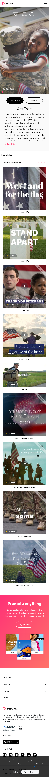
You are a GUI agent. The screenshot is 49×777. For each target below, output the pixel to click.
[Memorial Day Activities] (24, 561)
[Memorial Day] (24, 188)
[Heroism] (24, 375)
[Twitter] (23, 755)
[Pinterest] (35, 755)
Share (34, 100)
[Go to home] (9, 3)
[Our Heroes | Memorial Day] (24, 463)
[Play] (24, 51)
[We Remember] (24, 512)
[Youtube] (17, 755)
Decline (15, 772)
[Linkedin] (29, 755)
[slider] (2, 92)
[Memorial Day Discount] (24, 414)
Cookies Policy (30, 766)
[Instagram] (20, 728)
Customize (15, 100)
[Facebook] (9, 728)
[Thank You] (24, 286)
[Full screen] (45, 88)
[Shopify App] (24, 742)
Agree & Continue (30, 772)
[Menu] (45, 3)
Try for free (24, 624)
